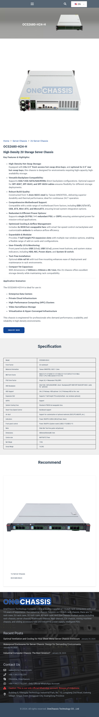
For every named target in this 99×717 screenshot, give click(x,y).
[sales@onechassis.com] (6, 670)
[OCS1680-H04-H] (49, 531)
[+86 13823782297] (6, 674)
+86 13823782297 (18, 674)
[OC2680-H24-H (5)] (49, 90)
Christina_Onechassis (19, 679)
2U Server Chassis (39, 141)
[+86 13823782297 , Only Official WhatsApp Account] (6, 683)
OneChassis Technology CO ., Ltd (63, 708)
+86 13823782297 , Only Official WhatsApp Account (34, 683)
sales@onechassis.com (20, 670)
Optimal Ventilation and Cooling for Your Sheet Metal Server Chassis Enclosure (41, 638)
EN (79, 4)
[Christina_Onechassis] (6, 679)
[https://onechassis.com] (49, 601)
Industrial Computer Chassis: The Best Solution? (26, 653)
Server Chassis (20, 141)
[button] (32, 3)
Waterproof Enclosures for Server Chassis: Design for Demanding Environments (42, 644)
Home (6, 141)
